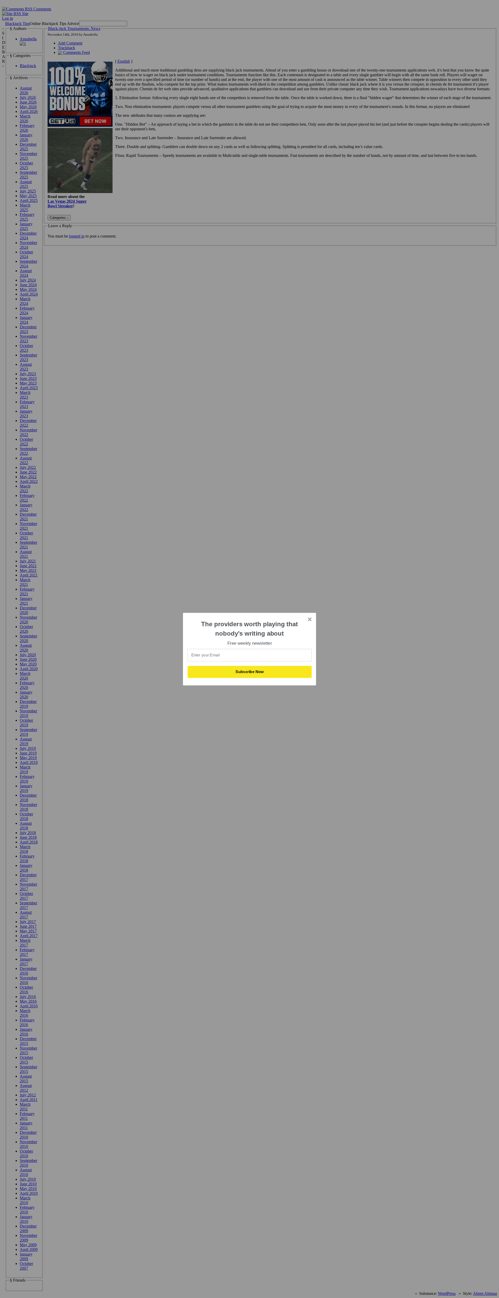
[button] (250, 628)
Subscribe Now (249, 671)
